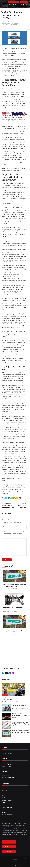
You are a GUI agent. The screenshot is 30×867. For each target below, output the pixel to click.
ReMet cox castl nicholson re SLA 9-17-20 (12, 327)
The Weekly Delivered (13, 2)
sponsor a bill (5, 416)
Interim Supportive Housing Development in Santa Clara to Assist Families (20, 732)
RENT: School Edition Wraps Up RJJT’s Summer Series (19, 715)
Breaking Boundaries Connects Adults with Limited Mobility (15, 698)
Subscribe (9, 841)
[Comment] (20, 498)
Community (5, 695)
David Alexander (6, 588)
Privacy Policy (5, 775)
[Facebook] (3, 498)
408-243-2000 (8, 764)
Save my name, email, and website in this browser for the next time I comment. (14, 532)
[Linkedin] (9, 498)
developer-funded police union (12, 431)
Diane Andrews (5, 701)
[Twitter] (6, 498)
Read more (22, 836)
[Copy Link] (17, 498)
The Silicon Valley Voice (15, 4)
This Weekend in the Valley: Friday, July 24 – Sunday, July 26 (20, 723)
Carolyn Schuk (5, 21)
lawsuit (14, 48)
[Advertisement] (15, 652)
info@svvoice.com (9, 763)
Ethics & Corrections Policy (8, 777)
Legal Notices (24, 2)
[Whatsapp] (11, 498)
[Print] (14, 498)
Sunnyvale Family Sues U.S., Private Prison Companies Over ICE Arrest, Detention (20, 707)
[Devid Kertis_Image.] (14, 113)
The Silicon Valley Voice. (17, 858)
